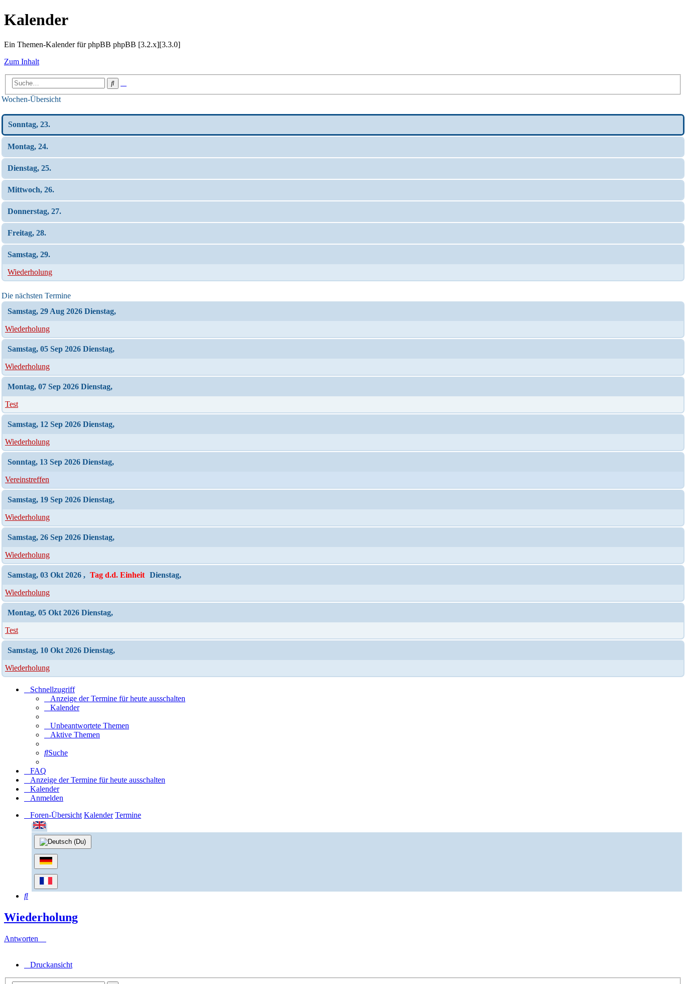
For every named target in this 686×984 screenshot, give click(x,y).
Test (11, 404)
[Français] (46, 881)
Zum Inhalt (21, 61)
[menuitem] (114, 698)
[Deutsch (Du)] (62, 842)
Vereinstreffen (27, 479)
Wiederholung (30, 272)
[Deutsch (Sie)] (46, 861)
